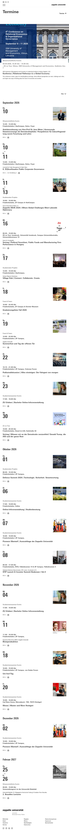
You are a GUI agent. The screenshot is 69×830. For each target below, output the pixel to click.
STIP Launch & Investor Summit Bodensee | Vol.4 (24, 572)
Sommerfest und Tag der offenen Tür (19, 344)
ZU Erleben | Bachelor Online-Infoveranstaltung (23, 402)
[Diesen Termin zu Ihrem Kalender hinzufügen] (8, 137)
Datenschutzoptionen (50, 819)
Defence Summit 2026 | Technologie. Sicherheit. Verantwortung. (31, 478)
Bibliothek (5, 819)
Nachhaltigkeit (28, 823)
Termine (11, 12)
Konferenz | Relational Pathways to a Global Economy (26, 74)
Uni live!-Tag (8, 674)
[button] (3, 828)
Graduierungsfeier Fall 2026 (15, 310)
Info (4, 137)
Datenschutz (27, 825)
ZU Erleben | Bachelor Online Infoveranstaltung (23, 611)
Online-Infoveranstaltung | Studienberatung (21, 510)
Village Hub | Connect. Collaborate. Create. (21, 278)
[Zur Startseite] (58, 5)
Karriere (5, 825)
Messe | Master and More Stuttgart (18, 706)
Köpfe (4, 821)
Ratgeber (26, 819)
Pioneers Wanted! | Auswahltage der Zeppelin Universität (28, 541)
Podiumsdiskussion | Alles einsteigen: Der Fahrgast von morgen (30, 373)
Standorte (5, 823)
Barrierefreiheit (49, 823)
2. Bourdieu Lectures (12, 794)
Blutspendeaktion (10, 642)
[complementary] (8, 2)
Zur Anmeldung (11, 173)
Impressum (48, 821)
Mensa (25, 821)
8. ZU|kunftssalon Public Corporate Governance (23, 169)
